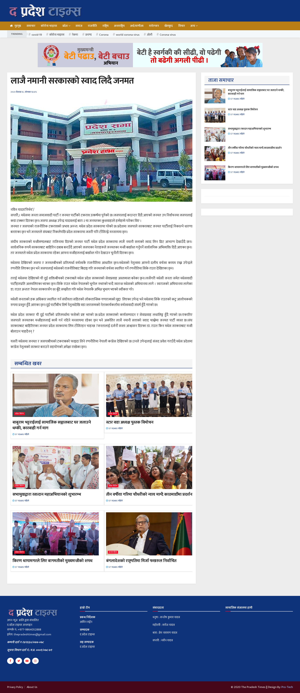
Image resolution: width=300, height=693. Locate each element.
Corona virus (168, 34)
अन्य (192, 25)
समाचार (31, 25)
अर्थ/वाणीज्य (136, 25)
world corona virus (127, 34)
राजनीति (92, 25)
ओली (149, 34)
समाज (79, 25)
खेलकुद (168, 25)
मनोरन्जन (154, 25)
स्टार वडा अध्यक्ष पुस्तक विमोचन (129, 422)
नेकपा (75, 34)
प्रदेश (65, 25)
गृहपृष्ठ (17, 25)
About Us (32, 687)
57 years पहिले (21, 434)
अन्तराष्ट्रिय (119, 25)
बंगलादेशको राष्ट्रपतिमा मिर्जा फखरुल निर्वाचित (141, 560)
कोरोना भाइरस (49, 25)
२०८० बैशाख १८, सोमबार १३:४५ (24, 92)
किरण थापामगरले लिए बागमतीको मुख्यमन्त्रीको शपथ (52, 560)
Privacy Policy (15, 687)
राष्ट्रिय (105, 25)
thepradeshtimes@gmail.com (32, 634)
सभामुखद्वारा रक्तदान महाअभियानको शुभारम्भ (46, 494)
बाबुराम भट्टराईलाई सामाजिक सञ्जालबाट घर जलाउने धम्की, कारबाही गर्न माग (51, 425)
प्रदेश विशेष (19, 413)
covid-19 (37, 34)
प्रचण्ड (88, 34)
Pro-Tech (287, 687)
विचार (181, 25)
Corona (104, 34)
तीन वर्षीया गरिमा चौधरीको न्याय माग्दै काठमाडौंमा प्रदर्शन (149, 494)
